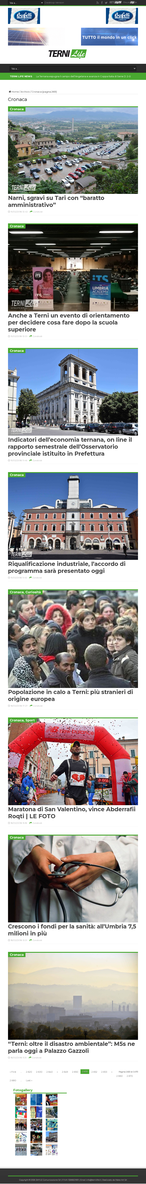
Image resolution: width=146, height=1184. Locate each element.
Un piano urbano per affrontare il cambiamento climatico (69, 76)
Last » (29, 1080)
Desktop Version (54, 2)
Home (15, 91)
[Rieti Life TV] (115, 2)
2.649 (65, 1071)
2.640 (49, 1071)
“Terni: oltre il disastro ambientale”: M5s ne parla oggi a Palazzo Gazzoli (71, 1047)
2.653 (104, 1071)
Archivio (25, 91)
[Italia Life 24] (130, 2)
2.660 (119, 1075)
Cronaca (17, 109)
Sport (30, 720)
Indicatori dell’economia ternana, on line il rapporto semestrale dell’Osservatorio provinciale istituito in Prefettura (70, 446)
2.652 (94, 1071)
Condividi (37, 211)
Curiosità (33, 592)
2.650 (75, 1071)
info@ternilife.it (93, 1180)
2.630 (39, 1071)
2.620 (29, 1071)
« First (13, 1071)
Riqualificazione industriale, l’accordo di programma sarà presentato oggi (67, 567)
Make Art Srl (121, 1180)
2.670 (130, 1075)
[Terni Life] (67, 57)
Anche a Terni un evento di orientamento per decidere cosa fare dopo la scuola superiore (69, 322)
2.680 (13, 1080)
